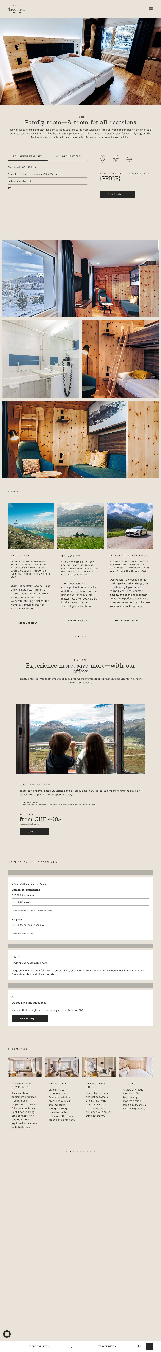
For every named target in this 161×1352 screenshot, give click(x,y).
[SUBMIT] (149, 1346)
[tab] (28, 156)
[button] (150, 9)
